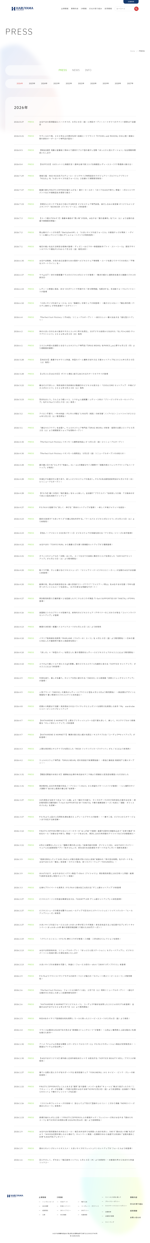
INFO (88, 70)
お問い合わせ (135, 1218)
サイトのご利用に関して (113, 1197)
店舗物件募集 (109, 1216)
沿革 (43, 1215)
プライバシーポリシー (112, 1201)
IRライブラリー (65, 1210)
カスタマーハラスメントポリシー (116, 1206)
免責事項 (84, 1215)
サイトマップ (109, 1222)
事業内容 (74, 8)
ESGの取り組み (95, 8)
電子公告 (84, 1202)
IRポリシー (85, 1210)
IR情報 (84, 8)
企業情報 (64, 8)
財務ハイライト (65, 1206)
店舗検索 (108, 1212)
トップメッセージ (48, 1202)
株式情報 (63, 1215)
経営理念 (45, 1210)
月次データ (64, 1202)
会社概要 (45, 1206)
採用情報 (108, 8)
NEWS (76, 70)
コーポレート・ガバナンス (90, 1206)
